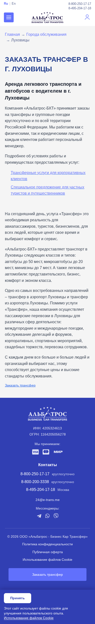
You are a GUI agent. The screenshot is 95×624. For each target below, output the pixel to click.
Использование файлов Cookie (47, 560)
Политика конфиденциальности (47, 544)
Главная (12, 34)
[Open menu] (9, 17)
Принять (17, 598)
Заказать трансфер (20, 385)
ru (6, 3)
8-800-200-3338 (35, 482)
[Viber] (56, 515)
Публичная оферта (47, 552)
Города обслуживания (46, 34)
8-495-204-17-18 (79, 8)
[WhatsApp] (47, 515)
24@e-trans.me (48, 500)
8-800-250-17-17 (79, 4)
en (14, 3)
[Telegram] (39, 516)
